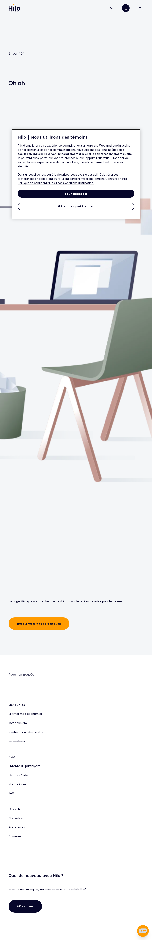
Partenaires (17, 827)
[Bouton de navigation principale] (139, 8)
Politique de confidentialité (36, 183)
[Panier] (125, 8)
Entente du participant (25, 766)
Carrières (15, 836)
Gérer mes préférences (76, 206)
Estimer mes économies (26, 713)
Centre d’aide (18, 775)
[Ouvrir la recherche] (112, 8)
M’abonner (25, 906)
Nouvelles (16, 818)
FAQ (11, 793)
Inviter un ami (18, 723)
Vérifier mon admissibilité (26, 732)
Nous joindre (17, 784)
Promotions (17, 741)
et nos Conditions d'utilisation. (74, 183)
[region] (76, 174)
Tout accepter (76, 193)
